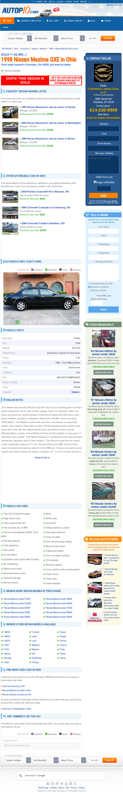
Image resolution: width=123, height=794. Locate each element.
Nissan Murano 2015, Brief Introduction (111, 572)
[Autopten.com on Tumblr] (70, 784)
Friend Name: (103, 244)
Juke (34, 636)
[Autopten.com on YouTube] (66, 784)
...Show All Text (40, 457)
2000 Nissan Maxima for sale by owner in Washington (51, 123)
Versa (63, 653)
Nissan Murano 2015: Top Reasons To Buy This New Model (111, 559)
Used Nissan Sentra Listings (104, 470)
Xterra (63, 658)
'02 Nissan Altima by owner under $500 (103, 352)
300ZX (7, 640)
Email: (103, 133)
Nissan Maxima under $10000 (17, 603)
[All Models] (45, 38)
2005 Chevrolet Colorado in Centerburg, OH (45, 207)
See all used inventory (104, 95)
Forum (107, 21)
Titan (62, 649)
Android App (43, 787)
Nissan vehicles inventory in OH (16, 694)
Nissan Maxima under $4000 (17, 616)
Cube (6, 662)
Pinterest (77, 270)
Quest (63, 632)
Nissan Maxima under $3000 (17, 612)
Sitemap (53, 787)
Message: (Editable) (103, 153)
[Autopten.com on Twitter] (61, 784)
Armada (7, 658)
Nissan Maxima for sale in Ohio (16, 690)
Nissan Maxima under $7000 (59, 607)
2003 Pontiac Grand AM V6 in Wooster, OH (45, 191)
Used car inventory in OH (13, 686)
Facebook (38, 270)
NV (33, 653)
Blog (93, 21)
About (61, 787)
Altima (7, 653)
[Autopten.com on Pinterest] (52, 784)
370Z (6, 649)
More (5, 27)
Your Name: (103, 227)
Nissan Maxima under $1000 (17, 599)
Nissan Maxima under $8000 (59, 612)
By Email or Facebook (99, 287)
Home (8, 21)
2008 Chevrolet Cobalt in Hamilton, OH (43, 223)
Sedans (75, 392)
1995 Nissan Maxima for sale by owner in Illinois (48, 138)
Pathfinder (37, 658)
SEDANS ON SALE (103, 372)
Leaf (34, 640)
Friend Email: (103, 253)
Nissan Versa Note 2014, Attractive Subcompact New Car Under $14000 (111, 603)
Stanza (63, 645)
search (108, 38)
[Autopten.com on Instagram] (57, 784)
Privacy (74, 787)
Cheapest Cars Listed (31, 21)
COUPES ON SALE (103, 476)
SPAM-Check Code (103, 177)
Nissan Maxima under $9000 (59, 616)
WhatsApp (52, 270)
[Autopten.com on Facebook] (48, 784)
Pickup (35, 662)
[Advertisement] (41, 161)
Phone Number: (103, 143)
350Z (6, 645)
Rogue (63, 636)
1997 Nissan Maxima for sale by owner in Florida (48, 107)
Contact (81, 787)
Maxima (36, 645)
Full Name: (103, 124)
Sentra (63, 640)
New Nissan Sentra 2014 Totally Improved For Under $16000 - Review (111, 588)
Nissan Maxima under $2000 (17, 607)
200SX (7, 632)
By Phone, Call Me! (98, 290)
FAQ (67, 787)
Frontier (35, 632)
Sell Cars (53, 21)
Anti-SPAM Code (103, 296)
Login (119, 5)
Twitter (64, 270)
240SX (7, 636)
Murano (35, 649)
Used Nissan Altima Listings (104, 366)
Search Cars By (74, 21)
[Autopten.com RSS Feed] (75, 784)
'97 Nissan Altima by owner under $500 (103, 401)
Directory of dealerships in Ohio (16, 708)
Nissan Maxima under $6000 (59, 603)
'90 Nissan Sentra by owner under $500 (103, 453)
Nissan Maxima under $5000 (59, 599)
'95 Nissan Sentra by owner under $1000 (103, 505)
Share (111, 5)
